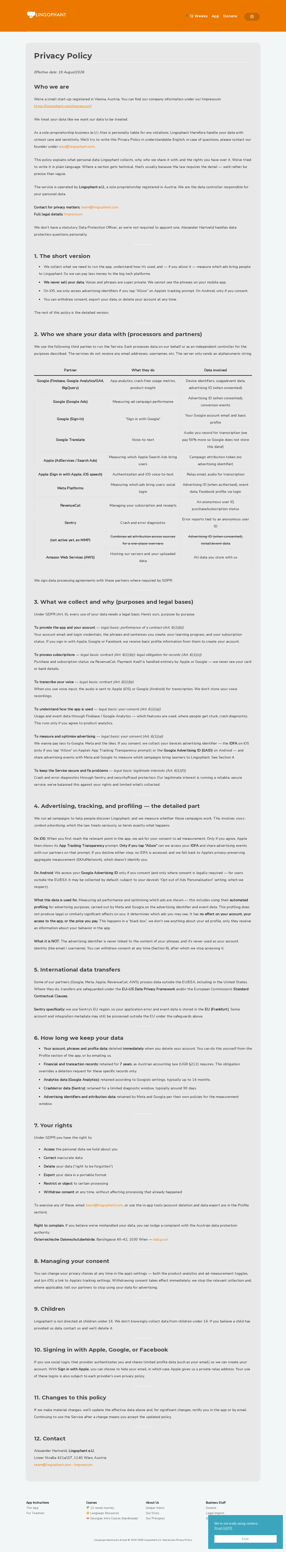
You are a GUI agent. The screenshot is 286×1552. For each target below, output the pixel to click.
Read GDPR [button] (223, 1528)
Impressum (73, 214)
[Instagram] (252, 17)
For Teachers (35, 1513)
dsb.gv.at (160, 1239)
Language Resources (104, 1513)
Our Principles (155, 1518)
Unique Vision (155, 1508)
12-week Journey (102, 1508)
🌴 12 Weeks (196, 16)
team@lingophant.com (99, 207)
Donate (230, 16)
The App (32, 1508)
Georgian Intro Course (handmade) (113, 1518)
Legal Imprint (215, 1513)
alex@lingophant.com (77, 146)
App (215, 16)
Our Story (152, 1513)
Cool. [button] (245, 1538)
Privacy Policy (184, 1540)
